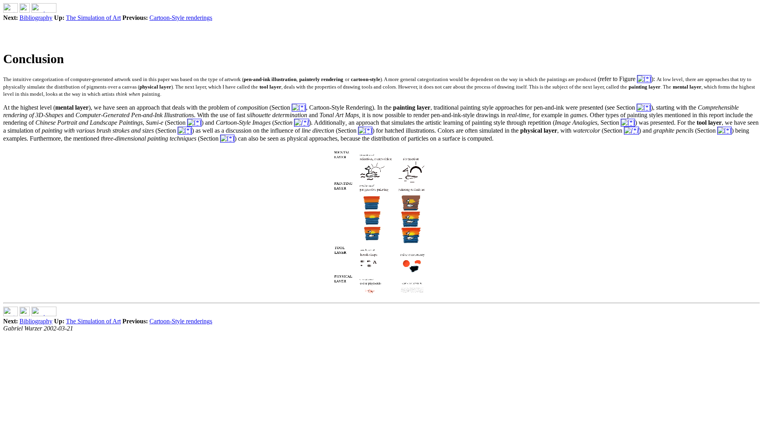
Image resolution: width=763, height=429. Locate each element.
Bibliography (35, 17)
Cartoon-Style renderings (180, 17)
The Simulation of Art (93, 17)
